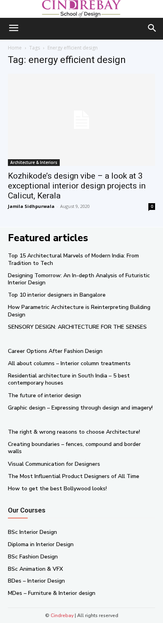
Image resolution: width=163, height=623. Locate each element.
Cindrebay (62, 615)
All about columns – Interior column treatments (69, 363)
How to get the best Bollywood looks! (57, 488)
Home (15, 47)
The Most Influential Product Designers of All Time (73, 476)
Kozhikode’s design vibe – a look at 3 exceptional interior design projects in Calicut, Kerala (77, 185)
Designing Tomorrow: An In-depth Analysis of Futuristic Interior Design (79, 279)
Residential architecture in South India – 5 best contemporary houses (69, 379)
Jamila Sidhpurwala (31, 206)
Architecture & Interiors (33, 162)
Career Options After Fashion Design (55, 351)
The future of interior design (44, 395)
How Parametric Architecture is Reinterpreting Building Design (79, 310)
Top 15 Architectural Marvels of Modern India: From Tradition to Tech (73, 259)
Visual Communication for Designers (54, 464)
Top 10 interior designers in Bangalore (57, 295)
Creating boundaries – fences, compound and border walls (74, 447)
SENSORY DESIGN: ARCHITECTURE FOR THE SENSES (77, 327)
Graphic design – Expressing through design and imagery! (80, 408)
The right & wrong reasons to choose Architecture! (74, 432)
